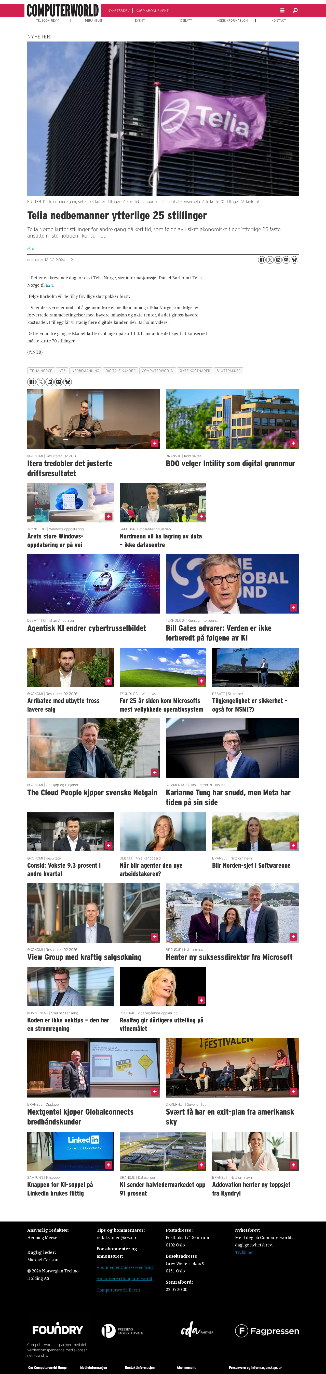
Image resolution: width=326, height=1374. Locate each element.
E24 (49, 285)
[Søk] (295, 10)
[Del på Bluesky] (294, 260)
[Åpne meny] (282, 10)
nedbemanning (85, 371)
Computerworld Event (118, 1290)
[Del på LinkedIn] (278, 260)
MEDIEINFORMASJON (232, 20)
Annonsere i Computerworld (124, 1278)
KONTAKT (278, 20)
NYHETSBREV (119, 11)
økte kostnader (195, 371)
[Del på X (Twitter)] (270, 260)
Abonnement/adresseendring (125, 1267)
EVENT (140, 20)
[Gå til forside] (62, 10)
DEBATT (186, 20)
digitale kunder (120, 371)
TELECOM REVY (47, 20)
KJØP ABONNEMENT (152, 11)
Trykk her (244, 1252)
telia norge (41, 371)
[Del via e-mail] (286, 260)
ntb (62, 371)
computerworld (157, 371)
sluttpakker (229, 371)
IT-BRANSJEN (93, 20)
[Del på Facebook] (262, 260)
